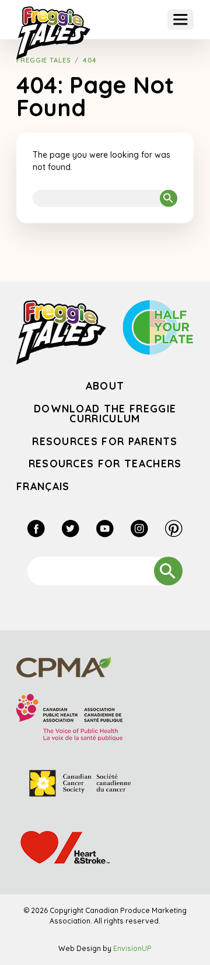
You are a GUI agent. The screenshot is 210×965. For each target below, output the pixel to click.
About (105, 385)
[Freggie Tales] (53, 33)
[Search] (168, 198)
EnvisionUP (132, 948)
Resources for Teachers (105, 463)
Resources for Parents (105, 441)
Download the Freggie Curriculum (105, 413)
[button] (180, 19)
